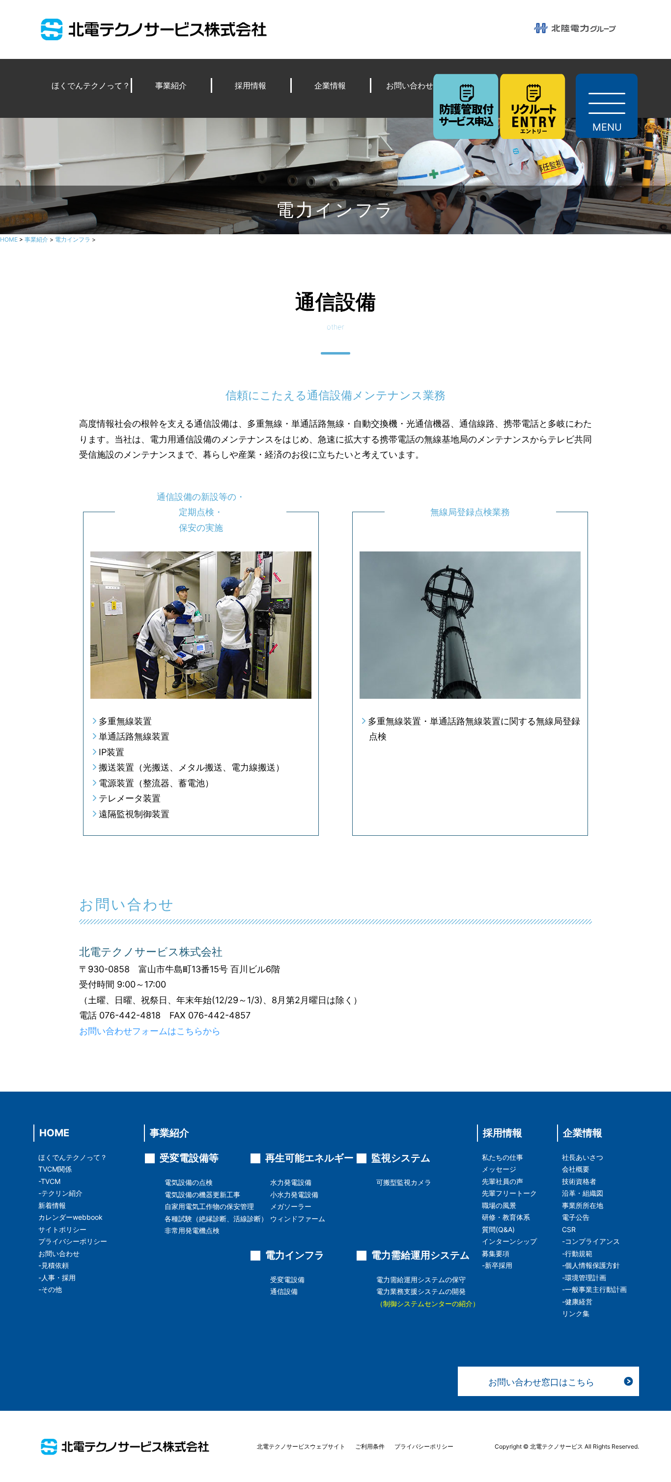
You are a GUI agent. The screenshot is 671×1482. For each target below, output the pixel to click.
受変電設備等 (189, 1158)
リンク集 (575, 1313)
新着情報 (52, 1205)
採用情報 (250, 85)
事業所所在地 (582, 1205)
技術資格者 (579, 1181)
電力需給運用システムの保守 (421, 1279)
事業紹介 (171, 85)
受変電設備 (287, 1279)
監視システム (400, 1158)
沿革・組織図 (582, 1193)
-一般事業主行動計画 (594, 1289)
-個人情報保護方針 (591, 1265)
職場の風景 (499, 1205)
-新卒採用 (497, 1265)
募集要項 (495, 1253)
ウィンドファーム (297, 1218)
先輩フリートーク (509, 1193)
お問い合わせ (409, 85)
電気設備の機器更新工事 (202, 1194)
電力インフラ (294, 1255)
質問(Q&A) (498, 1229)
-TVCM (49, 1181)
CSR (569, 1229)
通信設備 (284, 1291)
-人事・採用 (57, 1277)
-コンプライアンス (591, 1241)
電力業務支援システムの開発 (421, 1291)
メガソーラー (290, 1206)
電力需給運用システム (420, 1255)
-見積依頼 (53, 1265)
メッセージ (499, 1169)
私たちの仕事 (502, 1157)
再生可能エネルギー (309, 1158)
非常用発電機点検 (192, 1230)
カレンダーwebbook (70, 1217)
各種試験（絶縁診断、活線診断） (216, 1218)
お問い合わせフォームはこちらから (150, 1031)
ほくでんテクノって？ (91, 85)
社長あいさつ (582, 1157)
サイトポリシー (62, 1229)
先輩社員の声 (502, 1181)
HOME (54, 1133)
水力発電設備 (290, 1182)
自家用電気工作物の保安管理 (209, 1206)
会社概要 (575, 1169)
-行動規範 (577, 1253)
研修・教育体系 (506, 1217)
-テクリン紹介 (60, 1193)
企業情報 (330, 85)
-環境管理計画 (584, 1277)
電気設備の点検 (189, 1182)
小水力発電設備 (294, 1194)
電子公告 (575, 1217)
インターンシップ (509, 1241)
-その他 (50, 1289)
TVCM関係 (55, 1169)
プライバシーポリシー (72, 1241)
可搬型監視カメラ (403, 1182)
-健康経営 (577, 1301)
